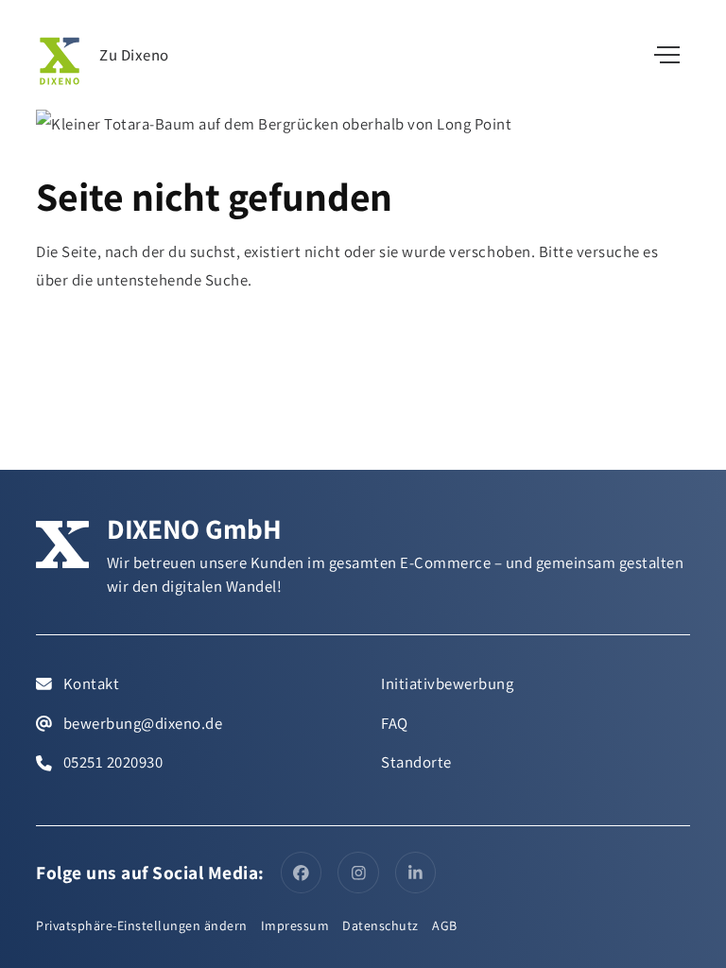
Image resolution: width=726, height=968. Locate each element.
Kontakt (89, 683)
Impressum (295, 925)
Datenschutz (380, 925)
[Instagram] (358, 872)
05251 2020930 (111, 762)
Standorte (416, 762)
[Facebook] (301, 872)
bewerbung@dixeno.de (141, 723)
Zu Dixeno (134, 55)
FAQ (394, 723)
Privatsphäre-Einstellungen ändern (142, 925)
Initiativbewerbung (447, 683)
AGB (445, 925)
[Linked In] (416, 872)
